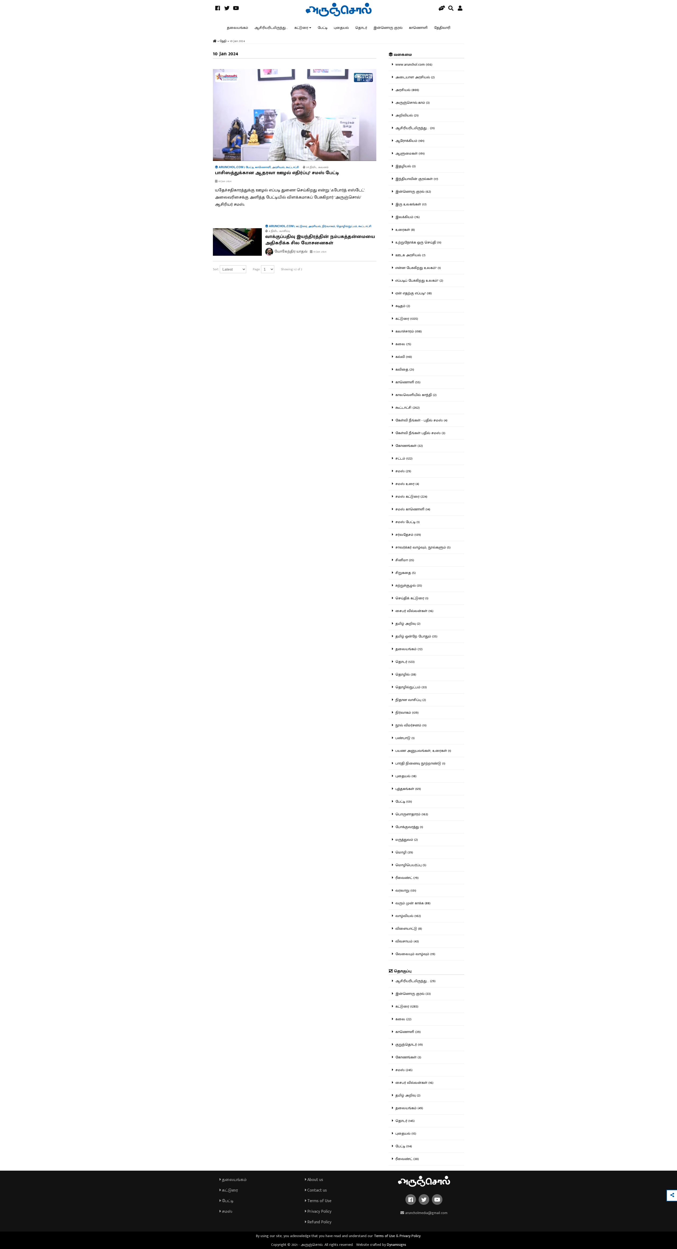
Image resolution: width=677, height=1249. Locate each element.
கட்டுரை (301, 28)
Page (256, 269)
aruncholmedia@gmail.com (425, 1213)
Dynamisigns (396, 1245)
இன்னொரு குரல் (387, 28)
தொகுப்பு (402, 971)
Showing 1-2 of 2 (291, 269)
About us (314, 1179)
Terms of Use (318, 1201)
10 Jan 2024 (224, 181)
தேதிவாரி (442, 28)
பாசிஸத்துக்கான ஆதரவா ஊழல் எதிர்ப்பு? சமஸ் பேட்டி (277, 173)
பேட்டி (322, 28)
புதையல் (341, 28)
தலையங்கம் (237, 28)
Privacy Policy (318, 1211)
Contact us (316, 1190)
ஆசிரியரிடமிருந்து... (271, 28)
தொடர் (361, 28)
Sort (215, 269)
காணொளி (418, 28)
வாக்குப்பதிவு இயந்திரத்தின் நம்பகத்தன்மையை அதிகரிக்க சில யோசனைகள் (320, 240)
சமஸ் (226, 1211)
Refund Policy (318, 1222)
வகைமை (402, 54)
